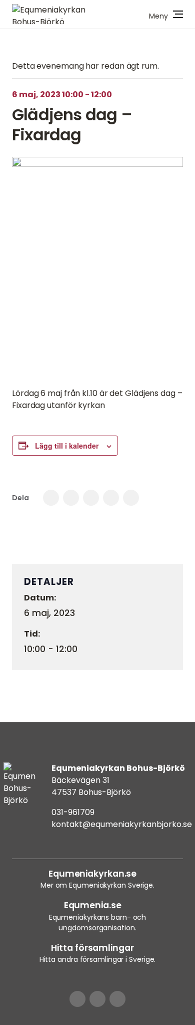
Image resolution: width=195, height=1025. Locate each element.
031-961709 (73, 812)
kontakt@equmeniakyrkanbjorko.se (122, 824)
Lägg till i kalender (66, 446)
